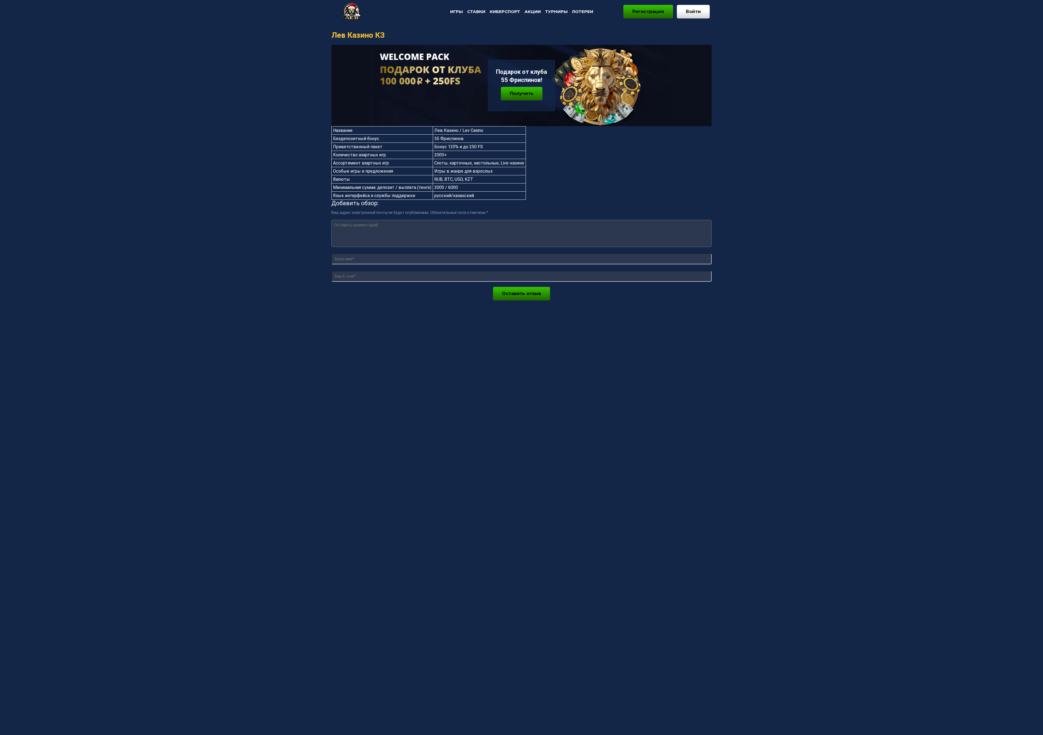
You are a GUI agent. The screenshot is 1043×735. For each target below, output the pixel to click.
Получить (521, 93)
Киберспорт (505, 11)
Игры (456, 11)
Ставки (476, 11)
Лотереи (582, 11)
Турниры (556, 11)
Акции (532, 11)
